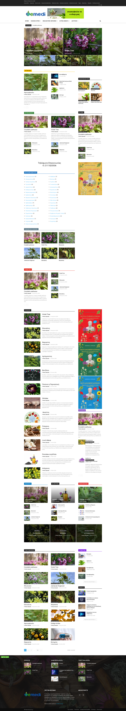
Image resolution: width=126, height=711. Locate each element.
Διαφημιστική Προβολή (85, 709)
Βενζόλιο (45, 370)
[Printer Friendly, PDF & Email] (5, 657)
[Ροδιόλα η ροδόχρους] (81, 506)
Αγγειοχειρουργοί (30, 176)
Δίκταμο (61, 95)
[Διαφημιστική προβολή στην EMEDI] (54, 672)
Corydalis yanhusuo (37, 25)
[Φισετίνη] (96, 86)
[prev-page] (25, 107)
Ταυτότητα (76, 709)
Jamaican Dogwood (64, 142)
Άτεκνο (61, 663)
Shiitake (45, 398)
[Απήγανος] (32, 473)
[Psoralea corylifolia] (32, 459)
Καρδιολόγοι (29, 195)
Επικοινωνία (99, 709)
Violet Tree (55, 130)
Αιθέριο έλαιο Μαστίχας (96, 102)
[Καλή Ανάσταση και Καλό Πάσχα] (54, 83)
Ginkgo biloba (55, 623)
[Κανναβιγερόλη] (81, 576)
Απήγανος (46, 468)
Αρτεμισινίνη (47, 356)
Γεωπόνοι (52, 181)
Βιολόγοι (52, 179)
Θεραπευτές (53, 189)
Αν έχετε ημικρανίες (91, 591)
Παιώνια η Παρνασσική (50, 384)
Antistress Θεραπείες (30, 48)
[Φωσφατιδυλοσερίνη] (81, 512)
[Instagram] (101, 5)
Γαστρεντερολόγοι (30, 181)
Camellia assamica (85, 499)
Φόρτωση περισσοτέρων (89, 581)
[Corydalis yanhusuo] (43, 41)
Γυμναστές (28, 184)
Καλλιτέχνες (53, 192)
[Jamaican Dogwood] (47, 60)
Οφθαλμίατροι (29, 205)
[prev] (97, 25)
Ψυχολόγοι (53, 221)
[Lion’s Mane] (32, 445)
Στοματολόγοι (29, 213)
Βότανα (26, 62)
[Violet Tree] (82, 41)
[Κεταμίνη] (63, 634)
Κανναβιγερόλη (90, 574)
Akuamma (61, 149)
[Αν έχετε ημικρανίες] (81, 592)
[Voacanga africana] (54, 512)
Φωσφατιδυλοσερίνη (90, 510)
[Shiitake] (32, 403)
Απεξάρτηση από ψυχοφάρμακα (92, 516)
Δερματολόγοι (29, 187)
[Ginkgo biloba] (63, 616)
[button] (100, 21)
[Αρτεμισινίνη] (32, 361)
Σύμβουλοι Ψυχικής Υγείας (57, 213)
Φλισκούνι (34, 142)
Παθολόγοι (53, 205)
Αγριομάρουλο (29, 92)
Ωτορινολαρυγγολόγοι (31, 224)
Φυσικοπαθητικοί (30, 218)
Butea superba (61, 504)
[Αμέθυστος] (81, 460)
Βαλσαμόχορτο (81, 90)
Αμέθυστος (88, 458)
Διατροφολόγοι (54, 187)
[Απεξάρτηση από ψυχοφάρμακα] (81, 518)
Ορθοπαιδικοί (29, 203)
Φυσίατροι (28, 216)
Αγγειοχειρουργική (55, 620)
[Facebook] (99, 5)
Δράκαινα (61, 88)
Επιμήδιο (60, 516)
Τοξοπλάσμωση (63, 677)
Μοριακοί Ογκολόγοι (31, 197)
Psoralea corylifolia (49, 454)
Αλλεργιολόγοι (29, 179)
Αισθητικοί (52, 176)
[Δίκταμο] (54, 96)
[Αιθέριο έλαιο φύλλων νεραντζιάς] (83, 97)
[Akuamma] (78, 60)
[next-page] (27, 107)
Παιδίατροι (53, 208)
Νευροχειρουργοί (30, 200)
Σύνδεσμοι (93, 709)
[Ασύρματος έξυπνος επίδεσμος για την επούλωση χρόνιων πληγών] (81, 606)
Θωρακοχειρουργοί (31, 192)
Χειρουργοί (53, 218)
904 (37, 650)
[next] (100, 25)
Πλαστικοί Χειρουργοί (31, 210)
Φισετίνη (93, 90)
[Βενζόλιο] (32, 375)
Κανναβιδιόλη (90, 567)
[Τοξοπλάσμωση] (54, 678)
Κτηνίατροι (53, 195)
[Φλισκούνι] (32, 60)
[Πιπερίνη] (32, 431)
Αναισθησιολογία (75, 62)
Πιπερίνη (45, 426)
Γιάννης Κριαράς (27, 94)
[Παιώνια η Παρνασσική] (32, 389)
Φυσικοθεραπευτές (55, 216)
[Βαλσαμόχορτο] (83, 86)
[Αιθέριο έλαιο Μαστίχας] (96, 97)
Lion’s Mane (46, 440)
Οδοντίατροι (53, 200)
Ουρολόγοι (53, 203)
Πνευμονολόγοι (54, 210)
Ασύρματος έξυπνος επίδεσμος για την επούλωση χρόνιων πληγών (94, 606)
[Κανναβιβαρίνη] (54, 76)
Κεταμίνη (54, 642)
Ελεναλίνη (34, 149)
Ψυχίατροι (28, 221)
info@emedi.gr (59, 703)
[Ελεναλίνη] (63, 60)
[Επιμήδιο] (54, 518)
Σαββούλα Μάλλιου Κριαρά (91, 461)
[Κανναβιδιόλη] (81, 569)
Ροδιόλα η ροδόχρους (90, 504)
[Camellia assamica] (90, 495)
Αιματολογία (67, 48)
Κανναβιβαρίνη (63, 74)
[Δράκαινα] (54, 89)
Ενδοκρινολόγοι (30, 189)
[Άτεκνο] (54, 665)
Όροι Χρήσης (70, 709)
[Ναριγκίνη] (32, 347)
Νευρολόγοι (53, 197)
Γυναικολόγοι (53, 184)
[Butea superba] (54, 506)
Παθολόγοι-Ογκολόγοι (31, 208)
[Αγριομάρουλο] (94, 60)
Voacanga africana (62, 510)
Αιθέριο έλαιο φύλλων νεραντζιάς (83, 103)
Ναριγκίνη (46, 342)
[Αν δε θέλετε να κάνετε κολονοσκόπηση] (81, 599)
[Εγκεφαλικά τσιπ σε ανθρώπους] (81, 614)
